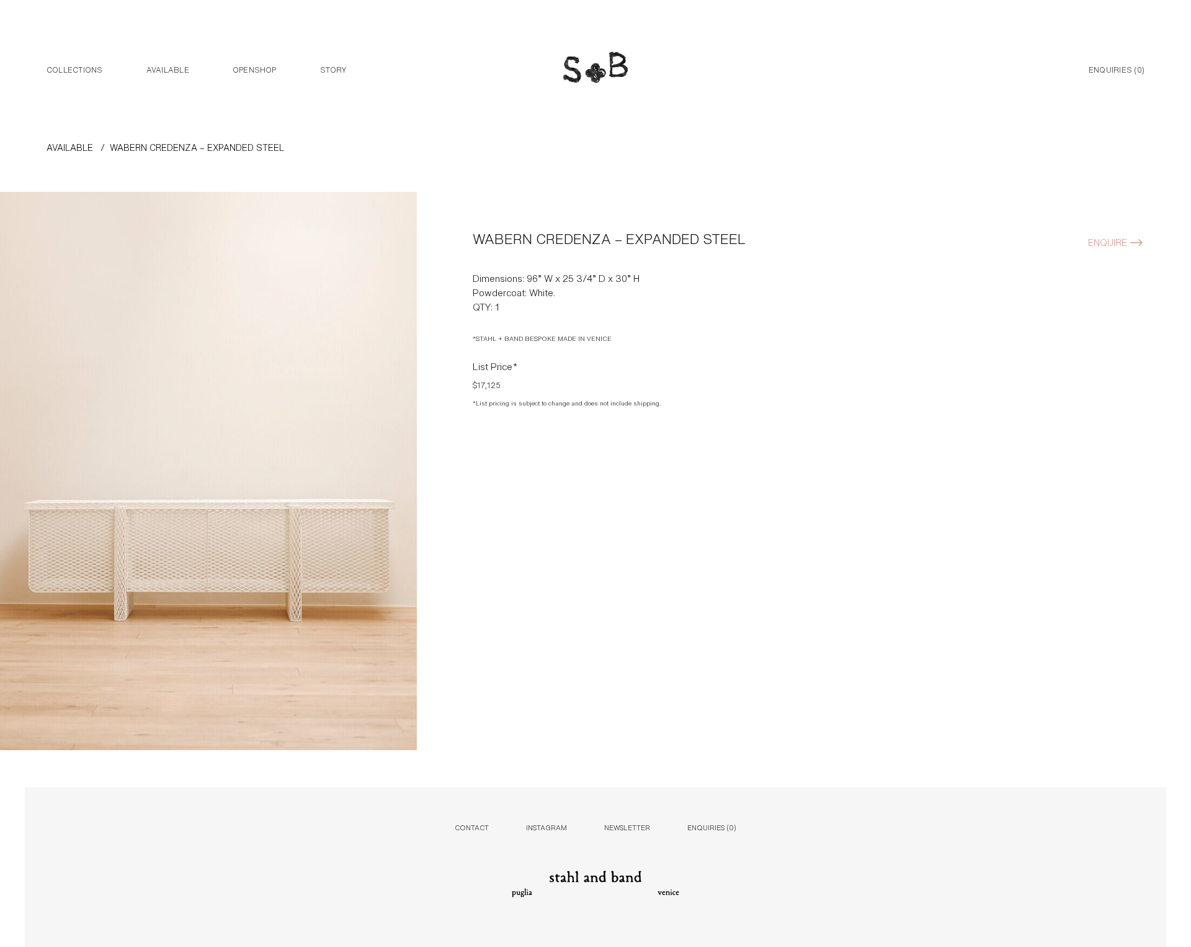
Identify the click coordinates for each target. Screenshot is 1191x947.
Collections (75, 69)
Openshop (255, 69)
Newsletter (627, 827)
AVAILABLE (70, 147)
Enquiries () (1116, 69)
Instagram (546, 827)
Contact (472, 827)
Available (167, 69)
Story (333, 69)
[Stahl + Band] (595, 70)
